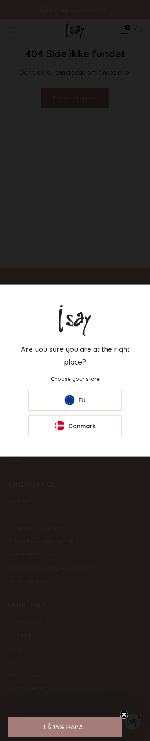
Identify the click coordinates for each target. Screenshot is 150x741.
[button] (65, 727)
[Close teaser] (124, 715)
